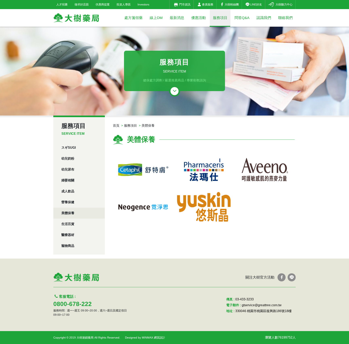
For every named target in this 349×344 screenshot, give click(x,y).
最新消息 (177, 18)
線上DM (156, 18)
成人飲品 (67, 191)
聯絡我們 (285, 18)
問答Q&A (241, 18)
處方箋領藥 (133, 18)
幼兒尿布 (67, 169)
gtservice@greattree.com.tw (262, 305)
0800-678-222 (72, 304)
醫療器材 (67, 235)
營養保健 (67, 202)
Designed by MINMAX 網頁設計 (145, 337)
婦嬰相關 (67, 180)
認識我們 (263, 18)
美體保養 (67, 213)
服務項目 (220, 18)
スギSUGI (68, 147)
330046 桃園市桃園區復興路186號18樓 (263, 311)
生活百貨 (67, 224)
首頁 (116, 125)
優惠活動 (198, 18)
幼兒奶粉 (67, 158)
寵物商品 (67, 245)
